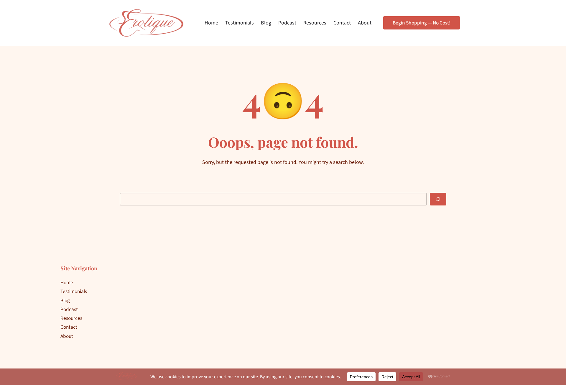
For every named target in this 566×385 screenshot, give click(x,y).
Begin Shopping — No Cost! (421, 23)
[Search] (438, 199)
